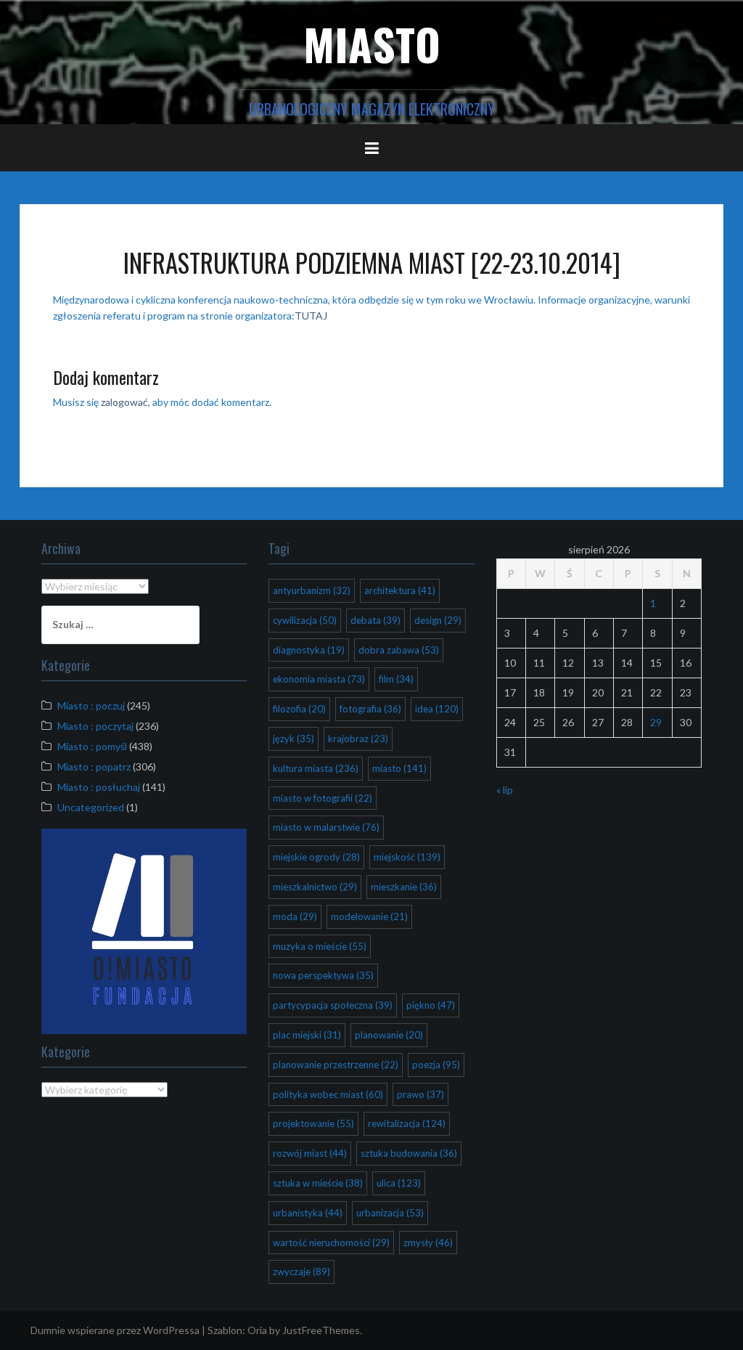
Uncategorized (90, 807)
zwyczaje (301, 1271)
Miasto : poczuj (91, 705)
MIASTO (371, 43)
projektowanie (313, 1123)
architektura (399, 590)
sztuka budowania (409, 1153)
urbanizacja (390, 1213)
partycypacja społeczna (333, 1005)
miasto (399, 768)
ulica (399, 1183)
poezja (436, 1064)
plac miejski (307, 1035)
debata (375, 620)
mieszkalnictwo (315, 886)
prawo (420, 1094)
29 (656, 722)
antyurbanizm (311, 590)
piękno (430, 1005)
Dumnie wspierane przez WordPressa (115, 1330)
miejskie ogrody (316, 857)
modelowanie (369, 916)
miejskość (407, 857)
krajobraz (358, 738)
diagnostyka (309, 650)
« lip (504, 790)
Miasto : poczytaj (95, 726)
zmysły (428, 1242)
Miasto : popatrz (94, 766)
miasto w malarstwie (326, 827)
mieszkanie (404, 886)
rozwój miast (310, 1153)
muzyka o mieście (319, 946)
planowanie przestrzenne (335, 1064)
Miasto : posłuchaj (98, 787)
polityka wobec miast (328, 1094)
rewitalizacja (407, 1123)
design (437, 620)
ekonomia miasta (319, 679)
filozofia (299, 709)
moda (295, 916)
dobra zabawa (398, 650)
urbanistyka (307, 1213)
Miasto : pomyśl (92, 746)
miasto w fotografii (322, 798)
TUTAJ (311, 315)
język (293, 738)
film (396, 679)
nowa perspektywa (323, 975)
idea (437, 709)
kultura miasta (315, 768)
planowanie (389, 1035)
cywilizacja (305, 620)
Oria (257, 1330)
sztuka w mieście (318, 1183)
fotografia (370, 709)
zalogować (124, 402)
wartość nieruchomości (331, 1242)
